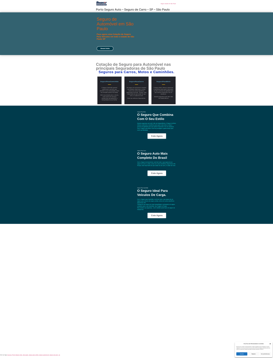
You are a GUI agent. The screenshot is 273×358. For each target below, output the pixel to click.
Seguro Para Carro (141, 150)
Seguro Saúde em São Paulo (168, 3)
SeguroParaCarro (136, 81)
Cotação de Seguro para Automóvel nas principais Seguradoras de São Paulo (133, 66)
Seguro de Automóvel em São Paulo (115, 24)
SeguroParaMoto (163, 81)
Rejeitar (254, 354)
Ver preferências (265, 354)
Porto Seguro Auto (17, 355)
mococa (9, 355)
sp (59, 355)
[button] (270, 343)
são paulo (25, 355)
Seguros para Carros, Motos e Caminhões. (136, 72)
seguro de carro (53, 355)
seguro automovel (44, 355)
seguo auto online (33, 355)
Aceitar (242, 354)
